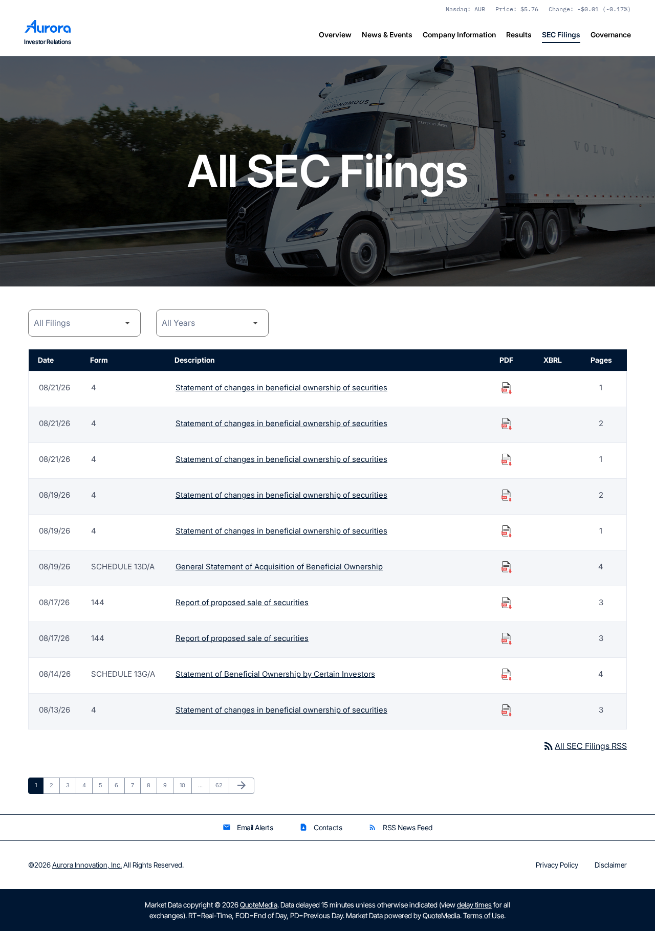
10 (185, 785)
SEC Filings (561, 34)
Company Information (459, 34)
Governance (611, 34)
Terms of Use (483, 915)
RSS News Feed (400, 827)
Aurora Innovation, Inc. (87, 864)
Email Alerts (248, 827)
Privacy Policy (557, 865)
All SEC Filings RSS (584, 746)
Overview (335, 34)
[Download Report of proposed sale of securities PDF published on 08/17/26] (506, 602)
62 (221, 785)
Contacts (320, 827)
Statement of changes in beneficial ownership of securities (281, 387)
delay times (474, 904)
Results (519, 34)
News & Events (387, 34)
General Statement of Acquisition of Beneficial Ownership (279, 566)
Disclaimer (611, 865)
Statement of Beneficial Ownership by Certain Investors (275, 674)
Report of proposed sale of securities (242, 602)
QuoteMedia (258, 904)
